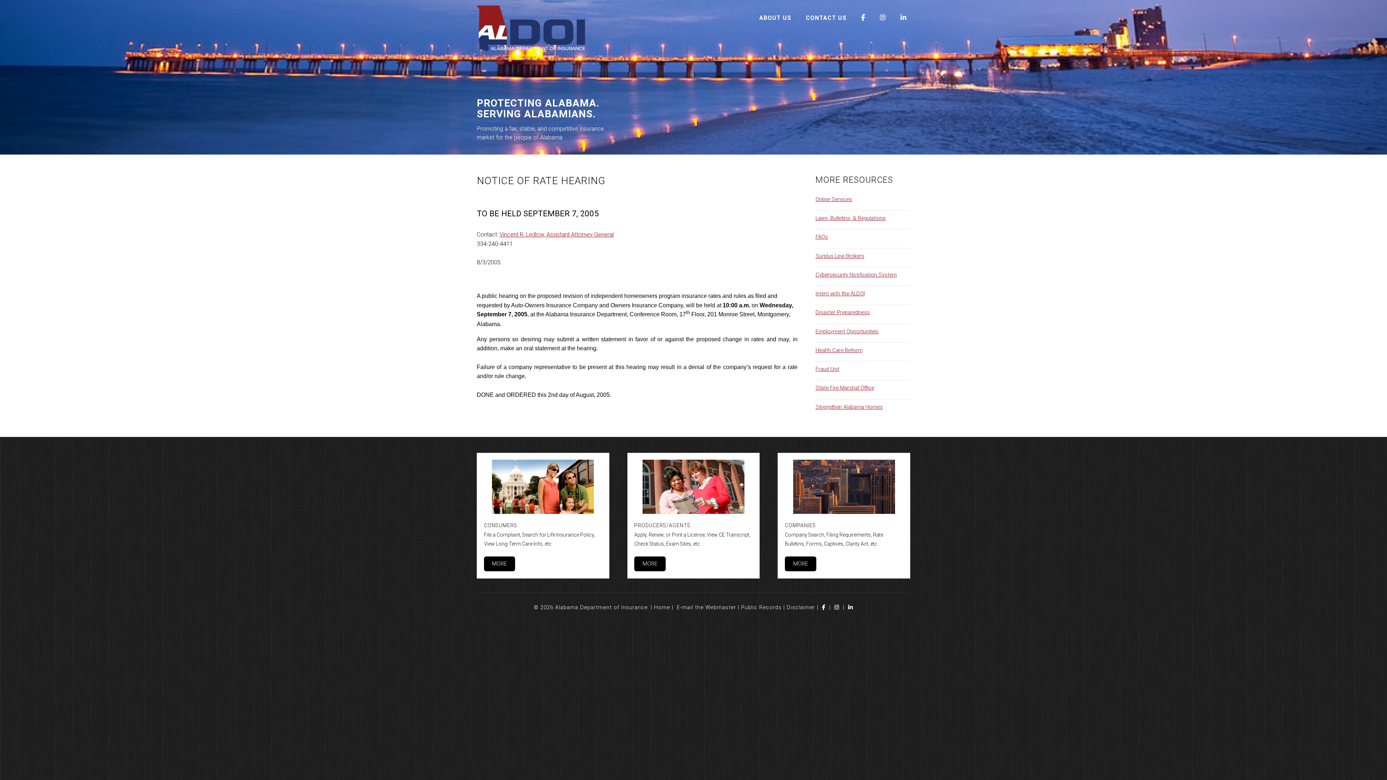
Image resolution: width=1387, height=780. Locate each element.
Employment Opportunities (847, 331)
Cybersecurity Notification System (856, 275)
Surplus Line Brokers (840, 256)
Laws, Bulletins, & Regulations (851, 218)
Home (662, 607)
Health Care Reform (839, 350)
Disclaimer (801, 607)
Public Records (761, 607)
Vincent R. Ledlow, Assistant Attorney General (557, 234)
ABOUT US (775, 17)
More (499, 563)
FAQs (822, 237)
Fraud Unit (827, 369)
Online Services (834, 199)
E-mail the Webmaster (706, 607)
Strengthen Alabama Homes (849, 407)
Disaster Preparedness (843, 312)
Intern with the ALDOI (840, 293)
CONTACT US (826, 17)
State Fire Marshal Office (845, 388)
